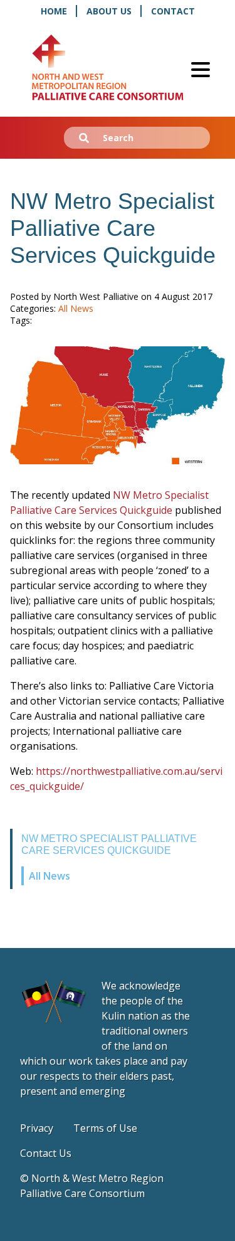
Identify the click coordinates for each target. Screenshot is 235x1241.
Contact (173, 11)
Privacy (36, 1128)
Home (54, 11)
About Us (109, 11)
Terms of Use (105, 1128)
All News (49, 876)
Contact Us (45, 1153)
